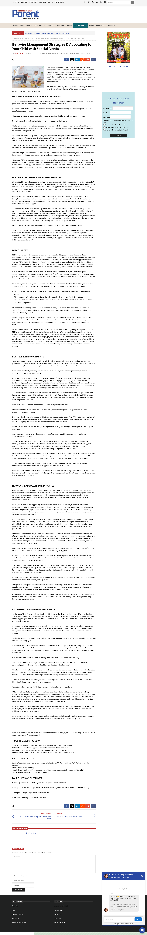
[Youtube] (101, 2)
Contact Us (57, 914)
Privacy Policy (16, 918)
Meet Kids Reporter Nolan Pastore (70, 815)
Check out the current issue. (118, 66)
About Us (16, 2)
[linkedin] (77, 59)
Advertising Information (61, 906)
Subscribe (42, 2)
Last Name (106, 117)
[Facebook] (85, 2)
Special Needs (85, 53)
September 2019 (75, 53)
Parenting (66, 53)
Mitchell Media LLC (60, 923)
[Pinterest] (93, 2)
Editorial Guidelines (18, 914)
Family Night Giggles (32, 33)
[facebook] (66, 59)
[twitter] (72, 59)
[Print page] (87, 59)
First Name (106, 113)
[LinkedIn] (97, 2)
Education (53, 53)
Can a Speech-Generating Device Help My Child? (35, 816)
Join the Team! (58, 910)
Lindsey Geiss (18, 53)
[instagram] (105, 2)
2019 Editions (29, 38)
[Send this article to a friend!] (93, 59)
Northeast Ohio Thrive (19, 923)
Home (14, 38)
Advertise (24, 2)
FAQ (13, 910)
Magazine (20, 38)
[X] (89, 2)
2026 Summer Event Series (55, 2)
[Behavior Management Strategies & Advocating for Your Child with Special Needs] (28, 77)
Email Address (107, 108)
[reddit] (82, 59)
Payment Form (33, 2)
